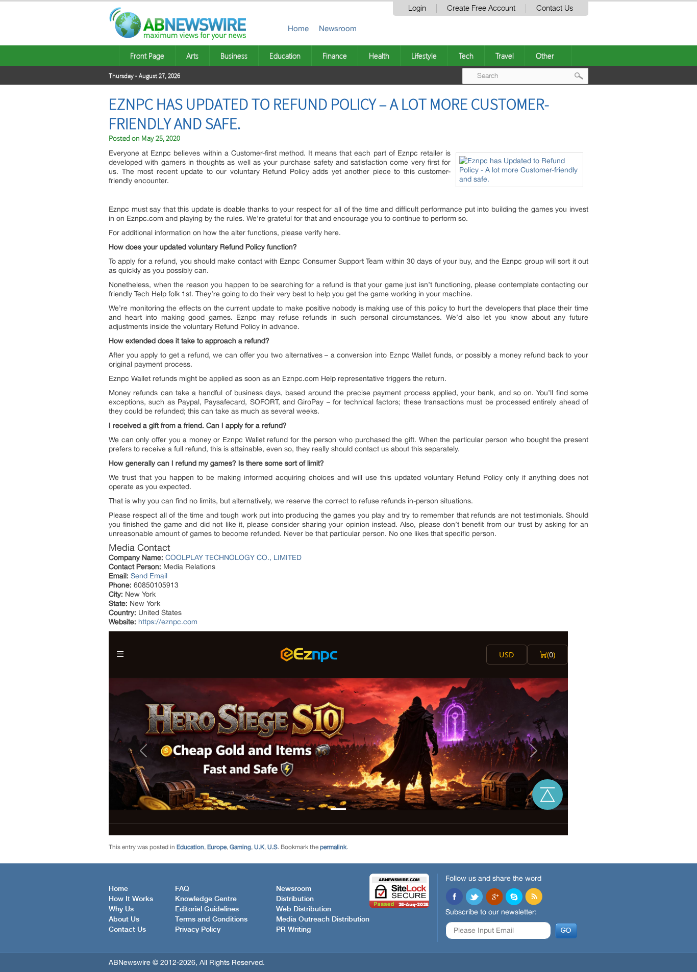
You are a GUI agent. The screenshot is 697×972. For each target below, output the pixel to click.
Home (298, 28)
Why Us (121, 909)
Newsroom (338, 28)
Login (417, 8)
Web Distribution (303, 909)
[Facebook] (454, 897)
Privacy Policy (197, 929)
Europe (217, 847)
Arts (192, 55)
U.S (272, 847)
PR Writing (293, 929)
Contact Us (554, 8)
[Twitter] (474, 897)
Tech (466, 55)
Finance (334, 55)
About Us (124, 919)
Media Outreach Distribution (322, 919)
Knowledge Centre (206, 899)
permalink (333, 847)
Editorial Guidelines (207, 909)
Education (285, 55)
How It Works (131, 899)
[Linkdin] (494, 897)
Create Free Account (481, 8)
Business (233, 55)
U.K (259, 847)
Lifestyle (424, 55)
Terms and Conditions (211, 919)
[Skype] (513, 897)
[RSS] (533, 897)
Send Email (149, 576)
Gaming (240, 847)
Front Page (147, 55)
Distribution (295, 899)
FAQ (182, 888)
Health (379, 55)
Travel (504, 55)
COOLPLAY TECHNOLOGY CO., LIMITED (233, 557)
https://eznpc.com (167, 622)
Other (545, 55)
